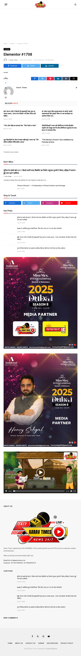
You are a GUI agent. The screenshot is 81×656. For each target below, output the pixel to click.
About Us (19, 643)
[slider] (38, 491)
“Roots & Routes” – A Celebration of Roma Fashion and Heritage (41, 186)
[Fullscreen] (75, 491)
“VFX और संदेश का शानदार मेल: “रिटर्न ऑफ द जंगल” (20, 126)
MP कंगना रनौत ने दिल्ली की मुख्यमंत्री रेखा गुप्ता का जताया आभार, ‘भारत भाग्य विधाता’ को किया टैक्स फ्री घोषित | (20, 113)
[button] (40, 472)
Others (6, 49)
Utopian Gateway (51, 648)
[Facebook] (6, 78)
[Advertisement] (40, 26)
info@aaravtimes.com (18, 560)
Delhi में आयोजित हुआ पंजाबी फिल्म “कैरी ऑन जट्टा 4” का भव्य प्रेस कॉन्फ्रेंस (39, 228)
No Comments (39, 60)
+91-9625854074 (29, 563)
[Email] (6, 97)
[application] (40, 472)
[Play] (6, 491)
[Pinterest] (6, 93)
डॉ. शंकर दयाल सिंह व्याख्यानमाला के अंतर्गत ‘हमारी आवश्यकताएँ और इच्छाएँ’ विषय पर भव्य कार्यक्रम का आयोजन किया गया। (57, 113)
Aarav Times (14, 60)
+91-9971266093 (17, 563)
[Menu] (6, 4)
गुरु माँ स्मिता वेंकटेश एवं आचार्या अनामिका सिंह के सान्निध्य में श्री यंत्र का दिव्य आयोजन (41, 248)
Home (10, 643)
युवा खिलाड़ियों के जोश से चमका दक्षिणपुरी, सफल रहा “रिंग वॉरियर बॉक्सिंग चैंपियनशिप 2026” (21, 141)
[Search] (75, 4)
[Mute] (71, 491)
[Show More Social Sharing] (61, 66)
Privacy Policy (67, 643)
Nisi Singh (8, 176)
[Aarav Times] (40, 4)
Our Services (52, 643)
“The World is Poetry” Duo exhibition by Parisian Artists (57, 141)
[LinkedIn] (6, 88)
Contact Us (30, 643)
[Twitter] (6, 83)
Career (41, 643)
